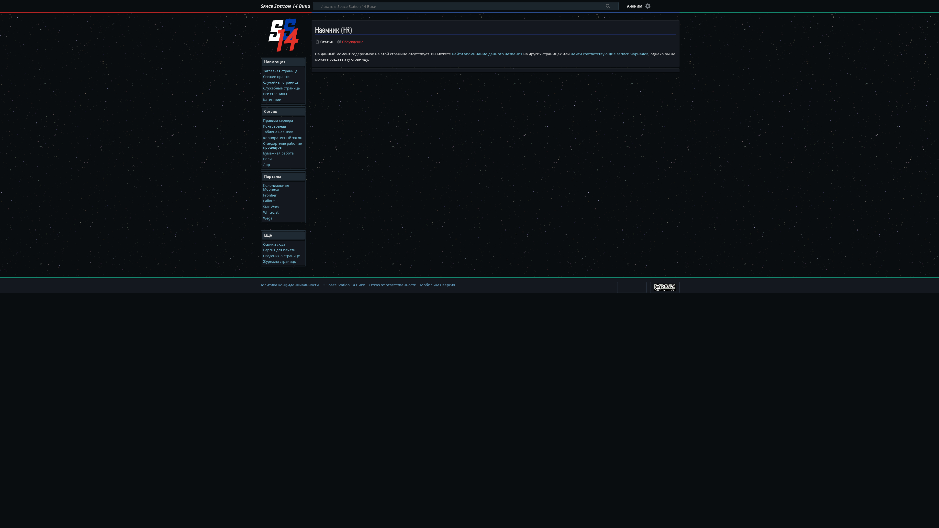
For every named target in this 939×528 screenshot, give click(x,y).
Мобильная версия (437, 284)
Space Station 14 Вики (285, 6)
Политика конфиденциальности (289, 284)
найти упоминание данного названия (487, 53)
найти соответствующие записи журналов (609, 53)
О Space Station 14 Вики (344, 284)
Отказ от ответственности (392, 284)
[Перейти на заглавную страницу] (283, 34)
